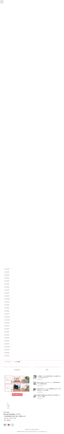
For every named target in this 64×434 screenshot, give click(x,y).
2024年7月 (6, 293)
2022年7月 (6, 325)
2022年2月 (6, 340)
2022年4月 (6, 334)
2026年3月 (6, 275)
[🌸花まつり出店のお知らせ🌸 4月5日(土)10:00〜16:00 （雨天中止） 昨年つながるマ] (17, 388)
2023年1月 (6, 314)
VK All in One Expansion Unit (41, 431)
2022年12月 (7, 317)
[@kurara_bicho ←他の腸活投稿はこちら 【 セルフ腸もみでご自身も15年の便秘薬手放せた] (17, 379)
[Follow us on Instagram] (12, 425)
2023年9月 (6, 302)
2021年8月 (6, 352)
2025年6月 (6, 281)
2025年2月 (6, 290)
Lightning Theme (31, 431)
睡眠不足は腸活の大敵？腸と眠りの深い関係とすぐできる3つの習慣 (48, 395)
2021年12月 (7, 346)
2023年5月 (6, 308)
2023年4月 (6, 311)
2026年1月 (6, 278)
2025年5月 (6, 284)
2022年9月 (6, 323)
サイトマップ (8, 361)
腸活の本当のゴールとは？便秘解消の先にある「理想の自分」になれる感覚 (48, 389)
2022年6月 (6, 328)
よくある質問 (17, 361)
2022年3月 (6, 338)
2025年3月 (6, 287)
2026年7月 (6, 269)
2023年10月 (7, 299)
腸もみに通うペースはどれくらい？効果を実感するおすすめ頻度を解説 (48, 383)
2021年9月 (6, 349)
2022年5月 (6, 331)
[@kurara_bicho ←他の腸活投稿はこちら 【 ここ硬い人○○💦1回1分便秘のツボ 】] (25, 388)
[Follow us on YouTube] (8, 425)
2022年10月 (7, 320)
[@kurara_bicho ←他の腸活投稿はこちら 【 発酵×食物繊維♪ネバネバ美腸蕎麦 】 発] (25, 379)
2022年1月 (6, 343)
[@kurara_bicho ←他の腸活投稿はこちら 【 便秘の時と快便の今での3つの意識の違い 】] (9, 388)
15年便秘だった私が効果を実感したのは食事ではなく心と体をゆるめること (49, 376)
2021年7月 (6, 355)
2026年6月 (6, 272)
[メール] (5, 425)
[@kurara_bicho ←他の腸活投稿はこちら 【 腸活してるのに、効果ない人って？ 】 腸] (9, 379)
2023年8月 (6, 305)
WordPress (24, 431)
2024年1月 (6, 296)
